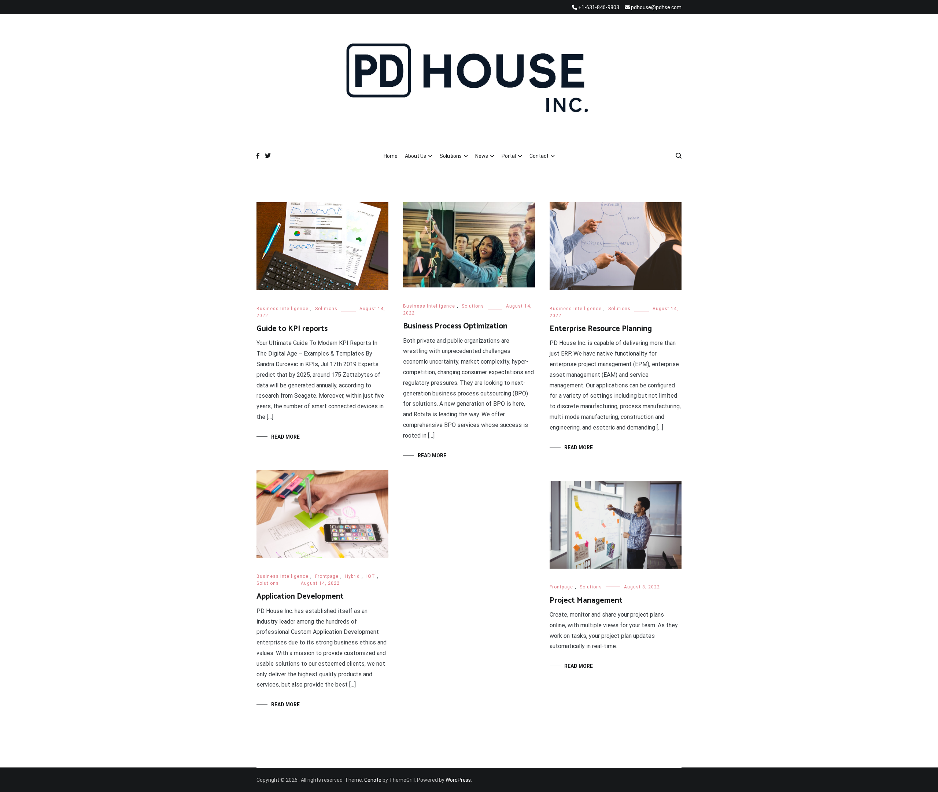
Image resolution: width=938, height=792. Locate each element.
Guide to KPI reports (292, 329)
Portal (509, 156)
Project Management (586, 600)
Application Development (300, 596)
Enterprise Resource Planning (601, 329)
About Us (415, 156)
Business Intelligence (282, 308)
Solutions (451, 156)
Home (391, 156)
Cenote (372, 780)
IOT (370, 576)
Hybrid (352, 576)
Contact (539, 156)
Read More (285, 437)
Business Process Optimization (455, 326)
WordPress (458, 780)
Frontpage (327, 576)
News (481, 156)
